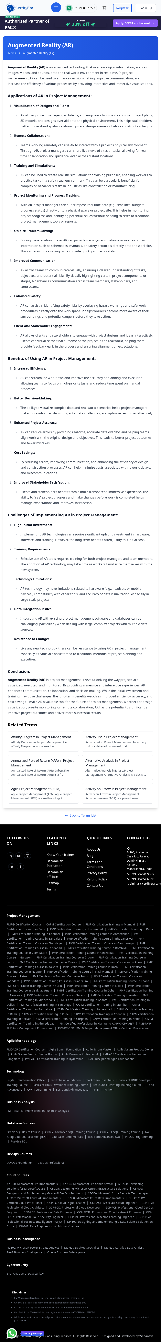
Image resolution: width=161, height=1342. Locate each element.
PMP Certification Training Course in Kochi (91, 967)
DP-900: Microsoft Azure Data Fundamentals (95, 1198)
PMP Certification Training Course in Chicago (57, 995)
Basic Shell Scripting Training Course (117, 1085)
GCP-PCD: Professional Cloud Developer (75, 1207)
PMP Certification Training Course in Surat (35, 986)
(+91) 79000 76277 (142, 874)
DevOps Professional (51, 1162)
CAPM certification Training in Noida (117, 1019)
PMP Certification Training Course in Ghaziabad (83, 953)
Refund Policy (97, 879)
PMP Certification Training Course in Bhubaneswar (100, 938)
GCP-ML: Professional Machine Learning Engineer (101, 1217)
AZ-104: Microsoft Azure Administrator (88, 1184)
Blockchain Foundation (66, 1080)
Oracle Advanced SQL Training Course (70, 1132)
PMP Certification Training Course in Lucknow (112, 962)
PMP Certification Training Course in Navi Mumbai (80, 971)
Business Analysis (21, 1102)
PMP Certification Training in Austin (114, 995)
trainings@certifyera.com (144, 883)
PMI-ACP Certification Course (26, 1049)
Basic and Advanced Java (72, 1089)
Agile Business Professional (80, 1054)
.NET (96, 1089)
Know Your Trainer (60, 855)
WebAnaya (146, 1336)
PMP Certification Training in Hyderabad (77, 929)
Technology (16, 1071)
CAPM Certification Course (63, 924)
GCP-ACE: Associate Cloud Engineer (113, 1203)
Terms (12, 53)
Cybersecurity (17, 1265)
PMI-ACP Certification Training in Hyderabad (54, 1059)
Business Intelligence (23, 1239)
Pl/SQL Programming (139, 1137)
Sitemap (53, 883)
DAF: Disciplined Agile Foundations (111, 1059)
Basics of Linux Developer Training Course (61, 1085)
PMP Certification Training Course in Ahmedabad (97, 934)
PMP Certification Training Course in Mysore (48, 962)
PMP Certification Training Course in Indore (65, 957)
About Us (94, 849)
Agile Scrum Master (99, 1049)
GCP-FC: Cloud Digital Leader (66, 1203)
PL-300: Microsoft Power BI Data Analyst (33, 1247)
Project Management (23, 915)
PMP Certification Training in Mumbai (111, 924)
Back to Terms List (83, 815)
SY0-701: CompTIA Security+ (25, 1273)
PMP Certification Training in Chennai (36, 934)
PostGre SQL (19, 1141)
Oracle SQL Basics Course (24, 1132)
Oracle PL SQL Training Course (120, 1132)
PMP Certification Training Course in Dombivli (97, 948)
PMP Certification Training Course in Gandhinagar (102, 943)
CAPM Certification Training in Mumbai (102, 1004)
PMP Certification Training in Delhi (130, 929)
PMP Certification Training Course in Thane (121, 981)
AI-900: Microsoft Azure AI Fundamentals (34, 1198)
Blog (90, 856)
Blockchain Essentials (100, 1080)
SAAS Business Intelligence (25, 1252)
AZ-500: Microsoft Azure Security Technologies (118, 1193)
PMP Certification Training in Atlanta (84, 1000)
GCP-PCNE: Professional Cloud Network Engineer (109, 1212)
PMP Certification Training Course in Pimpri (61, 976)
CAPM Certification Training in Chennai (100, 1014)
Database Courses (21, 1123)
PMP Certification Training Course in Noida (95, 986)
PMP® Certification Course (24, 924)
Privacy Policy (97, 873)
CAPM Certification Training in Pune (46, 1014)
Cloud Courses (18, 1175)
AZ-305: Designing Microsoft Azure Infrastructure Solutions (89, 1188)
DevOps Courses (19, 1154)
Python (108, 1089)
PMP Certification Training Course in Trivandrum (56, 981)
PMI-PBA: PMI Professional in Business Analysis (38, 1111)
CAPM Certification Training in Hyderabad (85, 1009)
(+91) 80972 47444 (142, 878)
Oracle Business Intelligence (66, 1252)
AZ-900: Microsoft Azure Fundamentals (33, 1184)
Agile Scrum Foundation (65, 1049)
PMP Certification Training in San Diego (46, 1004)
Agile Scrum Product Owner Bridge (34, 1054)
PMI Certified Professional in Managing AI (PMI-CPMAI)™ (97, 1023)
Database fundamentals (67, 1137)
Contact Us (95, 885)
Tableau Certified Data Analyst (124, 1247)
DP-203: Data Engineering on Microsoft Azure (49, 1226)
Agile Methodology (21, 1040)
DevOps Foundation (20, 1162)
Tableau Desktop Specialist (82, 1247)
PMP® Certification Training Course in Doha (86, 990)
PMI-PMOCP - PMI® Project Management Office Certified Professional (103, 1028)
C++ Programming (39, 1089)
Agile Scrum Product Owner (135, 1049)
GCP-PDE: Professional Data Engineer (48, 1212)
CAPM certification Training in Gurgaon (62, 1019)
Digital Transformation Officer (27, 1080)
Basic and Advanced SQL (104, 1137)
